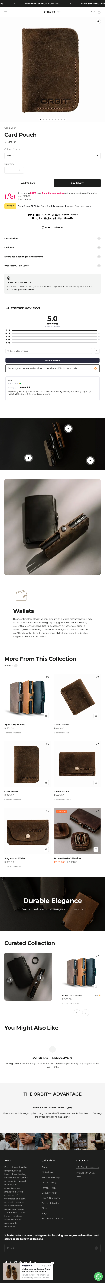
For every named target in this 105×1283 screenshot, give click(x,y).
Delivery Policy (49, 1193)
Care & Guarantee (51, 1198)
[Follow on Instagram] (16, 1263)
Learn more (85, 206)
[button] (51, 330)
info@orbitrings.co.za (87, 1167)
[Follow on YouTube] (25, 1263)
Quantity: (9, 164)
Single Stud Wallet (15, 858)
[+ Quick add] (46, 715)
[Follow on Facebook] (6, 1263)
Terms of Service (50, 1203)
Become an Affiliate (52, 1218)
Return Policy (49, 1182)
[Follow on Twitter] (11, 1263)
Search (45, 1167)
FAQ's (45, 1213)
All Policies (47, 1172)
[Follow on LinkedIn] (35, 1263)
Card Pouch (11, 791)
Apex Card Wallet (14, 724)
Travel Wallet (61, 724)
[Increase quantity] (20, 170)
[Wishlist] (93, 12)
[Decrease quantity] (8, 170)
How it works (24, 199)
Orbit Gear (10, 128)
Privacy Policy (49, 1187)
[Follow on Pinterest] (20, 1263)
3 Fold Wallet (61, 791)
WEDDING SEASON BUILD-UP (30, 3)
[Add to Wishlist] (47, 677)
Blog (44, 1208)
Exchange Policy (51, 1177)
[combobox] (97, 351)
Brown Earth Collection (67, 858)
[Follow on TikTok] (30, 1263)
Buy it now (77, 183)
